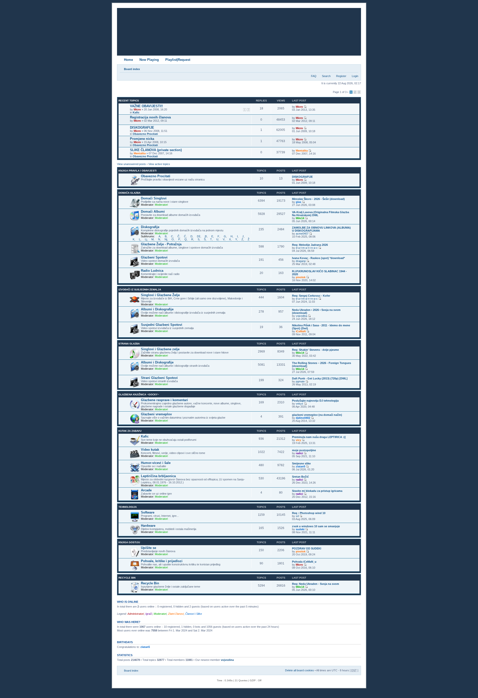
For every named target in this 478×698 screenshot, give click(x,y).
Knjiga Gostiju (129, 542)
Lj (146, 239)
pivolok (300, 277)
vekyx (299, 403)
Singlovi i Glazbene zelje (160, 349)
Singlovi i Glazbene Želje (160, 295)
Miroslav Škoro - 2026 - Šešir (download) (318, 198)
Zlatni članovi (176, 613)
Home (128, 60)
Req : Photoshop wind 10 (308, 513)
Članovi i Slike (193, 613)
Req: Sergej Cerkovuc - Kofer (311, 295)
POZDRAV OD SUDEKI (306, 548)
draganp (301, 261)
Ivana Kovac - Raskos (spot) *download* (318, 258)
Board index (132, 69)
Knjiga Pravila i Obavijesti (138, 170)
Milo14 (300, 218)
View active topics (159, 164)
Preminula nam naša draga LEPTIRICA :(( (319, 437)
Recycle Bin (127, 577)
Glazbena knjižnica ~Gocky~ (139, 394)
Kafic (136, 112)
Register (341, 76)
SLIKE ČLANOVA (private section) (156, 150)
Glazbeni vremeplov (156, 414)
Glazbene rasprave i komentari (164, 400)
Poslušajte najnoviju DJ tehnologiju (315, 400)
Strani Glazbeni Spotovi (159, 378)
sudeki (300, 529)
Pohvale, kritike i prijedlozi (161, 561)
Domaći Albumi (153, 211)
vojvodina (301, 315)
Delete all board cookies (299, 670)
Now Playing (149, 60)
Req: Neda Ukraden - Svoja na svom (315, 583)
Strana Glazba (129, 343)
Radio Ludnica (152, 270)
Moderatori (161, 204)
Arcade (146, 490)
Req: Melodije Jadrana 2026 (310, 244)
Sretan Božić (300, 476)
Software (147, 512)
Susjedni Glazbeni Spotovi (161, 325)
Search (326, 76)
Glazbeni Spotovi (154, 257)
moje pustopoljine (304, 450)
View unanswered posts (131, 164)
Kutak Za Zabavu (130, 431)
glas (298, 201)
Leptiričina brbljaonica (158, 476)
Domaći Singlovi (154, 198)
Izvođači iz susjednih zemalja (140, 289)
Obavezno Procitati (145, 133)
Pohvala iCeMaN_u (304, 561)
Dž (198, 236)
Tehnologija (128, 507)
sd (297, 516)
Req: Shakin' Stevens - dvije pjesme (315, 349)
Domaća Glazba (129, 192)
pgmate (300, 381)
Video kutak (150, 449)
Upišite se (148, 548)
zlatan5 (300, 466)
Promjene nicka (142, 139)
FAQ (313, 76)
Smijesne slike (301, 463)
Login (355, 76)
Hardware (148, 525)
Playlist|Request (177, 60)
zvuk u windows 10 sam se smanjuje (316, 526)
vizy (298, 439)
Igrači (148, 613)
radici (299, 453)
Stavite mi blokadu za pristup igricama (317, 490)
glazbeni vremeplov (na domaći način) (317, 414)
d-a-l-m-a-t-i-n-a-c (307, 247)
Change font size (354, 68)
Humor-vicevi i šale (156, 463)
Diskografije (150, 227)
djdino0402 (303, 417)
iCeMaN (301, 331)
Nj (166, 239)
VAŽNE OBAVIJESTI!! (146, 106)
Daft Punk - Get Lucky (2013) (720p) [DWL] (320, 378)
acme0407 (302, 233)
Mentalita (140, 153)
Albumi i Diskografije (157, 309)
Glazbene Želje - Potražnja (161, 244)
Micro (137, 109)
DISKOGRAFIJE (142, 127)
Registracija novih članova (150, 117)
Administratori (135, 613)
